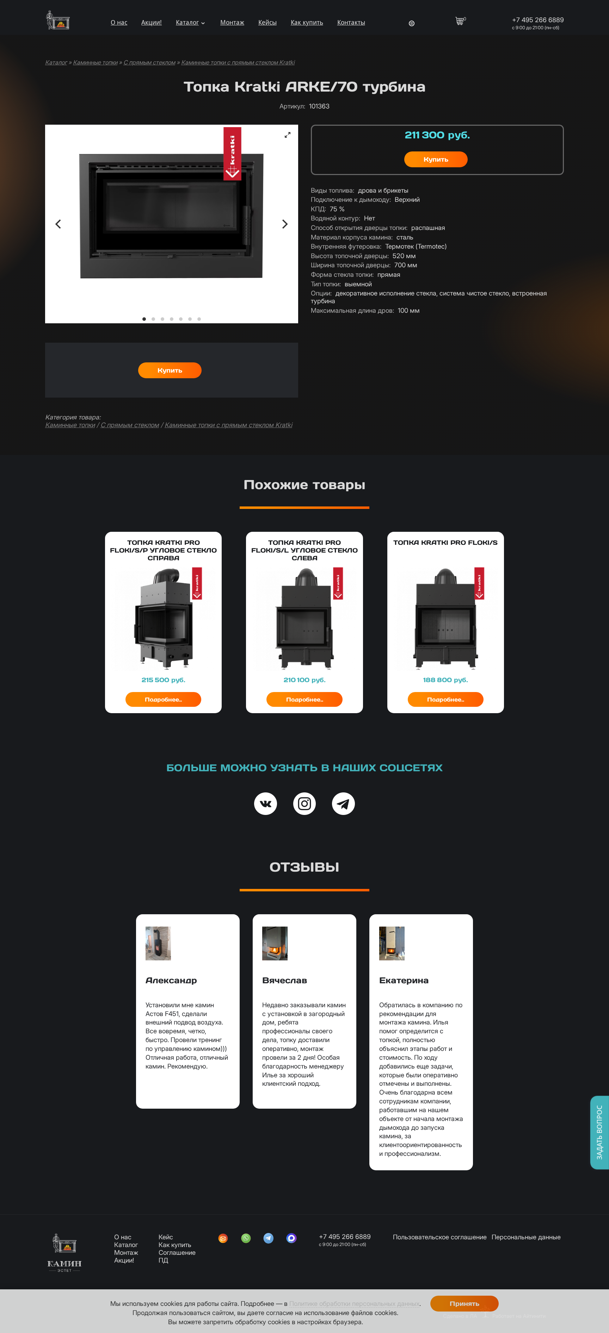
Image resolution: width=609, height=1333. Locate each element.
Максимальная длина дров (352, 310)
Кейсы (267, 22)
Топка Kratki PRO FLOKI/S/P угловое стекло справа (163, 550)
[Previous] (59, 224)
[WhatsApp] (246, 1239)
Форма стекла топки (342, 274)
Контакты (351, 22)
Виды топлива (332, 190)
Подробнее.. (163, 699)
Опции (321, 293)
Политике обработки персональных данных (354, 1303)
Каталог (187, 22)
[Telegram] (268, 1239)
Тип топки (326, 284)
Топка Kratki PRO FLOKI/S (445, 542)
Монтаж (232, 22)
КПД (318, 209)
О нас (119, 22)
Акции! (151, 22)
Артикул (292, 106)
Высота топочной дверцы (350, 256)
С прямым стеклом (149, 62)
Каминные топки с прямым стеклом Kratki (238, 62)
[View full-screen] (287, 135)
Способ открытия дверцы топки (359, 227)
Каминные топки (95, 62)
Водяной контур (335, 218)
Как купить (307, 22)
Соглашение (177, 1252)
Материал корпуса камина (352, 237)
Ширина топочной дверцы (350, 265)
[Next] (284, 224)
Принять (464, 1304)
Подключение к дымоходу (351, 199)
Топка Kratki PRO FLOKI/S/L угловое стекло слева (304, 550)
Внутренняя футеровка (346, 246)
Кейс (166, 1237)
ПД (163, 1260)
